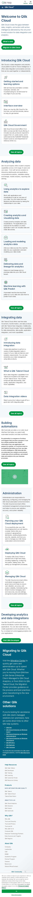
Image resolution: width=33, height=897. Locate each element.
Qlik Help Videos (10, 768)
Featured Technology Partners (14, 833)
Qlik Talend (8, 791)
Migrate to (11, 47)
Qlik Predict (8, 808)
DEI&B (6, 854)
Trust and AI (8, 826)
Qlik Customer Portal (11, 778)
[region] (16, 885)
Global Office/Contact (11, 866)
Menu (30, 3)
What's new (8, 41)
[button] (15, 477)
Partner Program (10, 859)
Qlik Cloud (9, 7)
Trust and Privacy (10, 824)
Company (8, 847)
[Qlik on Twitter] (25, 871)
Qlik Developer (9, 770)
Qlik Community (16, 872)
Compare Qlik (9, 831)
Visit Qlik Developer (11, 640)
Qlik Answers (9, 806)
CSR (6, 851)
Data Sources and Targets (13, 836)
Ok (16, 891)
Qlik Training (8, 773)
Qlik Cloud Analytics (11, 803)
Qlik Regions (8, 838)
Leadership (8, 849)
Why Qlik (7, 819)
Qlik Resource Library (11, 780)
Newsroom (8, 864)
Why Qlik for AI (9, 828)
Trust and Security (10, 821)
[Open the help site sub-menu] (2, 7)
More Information (16, 895)
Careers (7, 861)
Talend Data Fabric (10, 796)
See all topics (16, 152)
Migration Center (17, 660)
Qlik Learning (9, 775)
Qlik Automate (9, 810)
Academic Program (10, 856)
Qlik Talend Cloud (10, 794)
